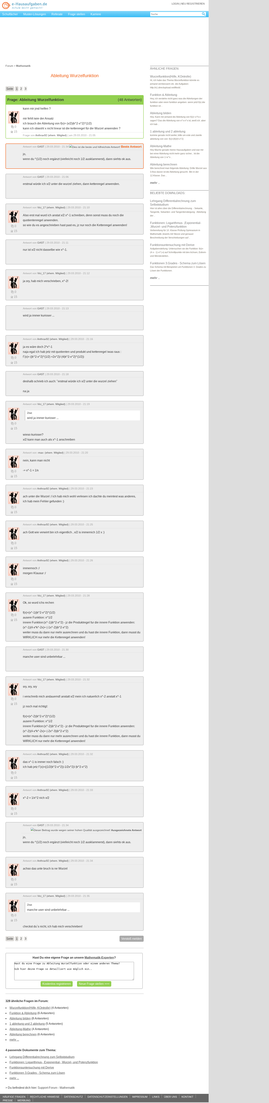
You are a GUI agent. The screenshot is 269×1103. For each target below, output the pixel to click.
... (155, 182)
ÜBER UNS (170, 1096)
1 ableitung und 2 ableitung (27, 1023)
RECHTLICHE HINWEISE (44, 1096)
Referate (57, 14)
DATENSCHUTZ (73, 1096)
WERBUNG (24, 1100)
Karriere (96, 14)
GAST (40, 146)
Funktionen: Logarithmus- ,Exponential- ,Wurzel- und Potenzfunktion (54, 1062)
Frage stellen (76, 14)
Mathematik (67, 1087)
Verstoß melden (131, 938)
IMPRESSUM (139, 1096)
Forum (9, 65)
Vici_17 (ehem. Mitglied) (51, 207)
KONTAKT (187, 1096)
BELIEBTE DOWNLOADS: (167, 193)
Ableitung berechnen (23, 1034)
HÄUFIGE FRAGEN (14, 1096)
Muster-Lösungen (34, 14)
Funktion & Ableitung (23, 1013)
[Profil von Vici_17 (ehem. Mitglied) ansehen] (13, 216)
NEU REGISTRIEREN (193, 3)
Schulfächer (10, 14)
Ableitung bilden (20, 1018)
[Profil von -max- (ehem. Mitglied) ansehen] (13, 461)
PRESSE (8, 1100)
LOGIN (175, 3)
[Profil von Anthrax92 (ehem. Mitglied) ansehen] (13, 117)
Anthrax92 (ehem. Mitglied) (51, 135)
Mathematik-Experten (99, 957)
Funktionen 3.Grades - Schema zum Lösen (37, 1072)
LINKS (155, 1096)
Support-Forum (47, 1087)
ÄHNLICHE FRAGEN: (164, 68)
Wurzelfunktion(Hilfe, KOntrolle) (30, 1007)
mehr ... (14, 1039)
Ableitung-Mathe (20, 1029)
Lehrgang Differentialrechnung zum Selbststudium (42, 1056)
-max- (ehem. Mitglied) (50, 452)
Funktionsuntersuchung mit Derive (32, 1067)
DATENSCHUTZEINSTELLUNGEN (107, 1096)
